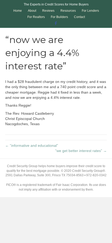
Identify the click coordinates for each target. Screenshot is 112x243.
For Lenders (90, 11)
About (32, 11)
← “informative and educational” (31, 145)
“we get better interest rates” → (81, 151)
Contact (79, 17)
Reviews (48, 11)
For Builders (59, 17)
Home (17, 11)
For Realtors (36, 17)
